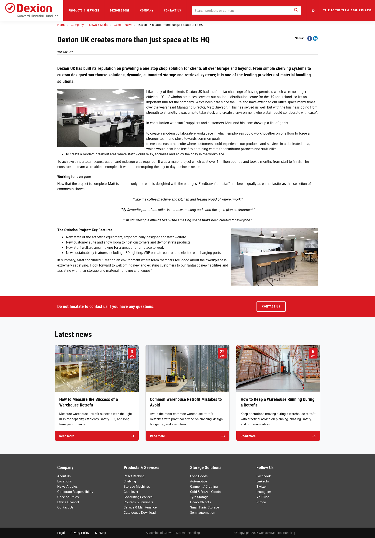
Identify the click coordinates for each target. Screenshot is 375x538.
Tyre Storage (199, 497)
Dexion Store (120, 10)
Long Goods (199, 476)
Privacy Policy (80, 533)
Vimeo (261, 502)
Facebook (264, 476)
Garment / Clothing (204, 486)
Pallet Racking (134, 476)
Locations (64, 481)
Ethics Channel (68, 502)
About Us (64, 476)
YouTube (263, 497)
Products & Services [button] (84, 10)
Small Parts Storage (204, 507)
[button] (313, 10)
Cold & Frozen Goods (205, 491)
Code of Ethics (68, 497)
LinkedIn (263, 481)
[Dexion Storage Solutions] (31, 10)
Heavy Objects (200, 502)
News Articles (67, 486)
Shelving (130, 481)
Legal (61, 533)
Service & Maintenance (140, 507)
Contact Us (172, 10)
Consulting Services (138, 497)
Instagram (264, 491)
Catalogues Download (140, 512)
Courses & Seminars (138, 502)
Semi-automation (202, 512)
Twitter (262, 486)
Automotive (198, 481)
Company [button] (146, 10)
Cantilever (131, 491)
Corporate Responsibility (75, 491)
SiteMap (100, 533)
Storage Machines (137, 486)
